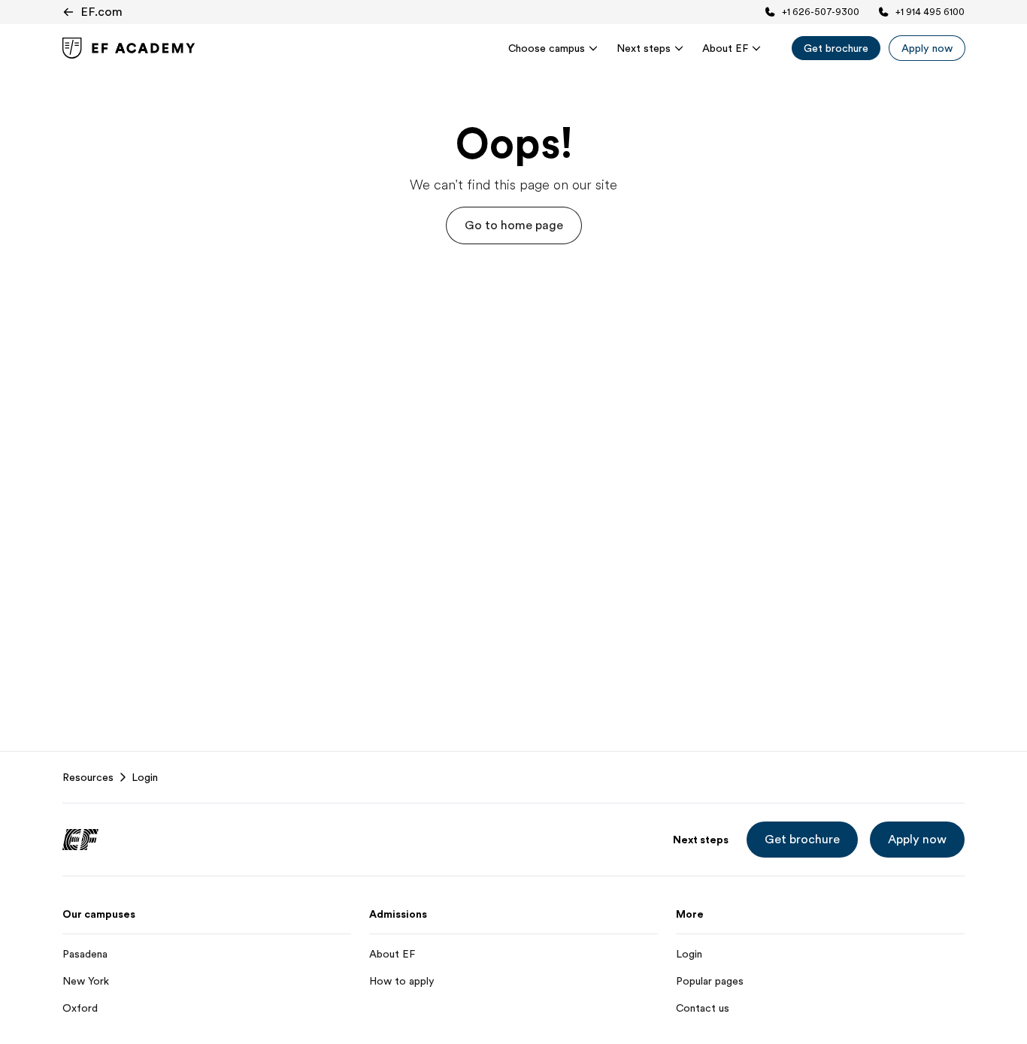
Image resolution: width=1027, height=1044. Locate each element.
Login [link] (145, 777)
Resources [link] (88, 777)
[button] (514, 225)
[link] (128, 48)
